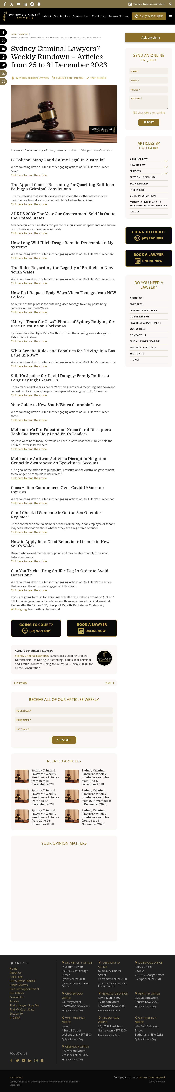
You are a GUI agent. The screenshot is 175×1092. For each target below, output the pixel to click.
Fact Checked (98, 78)
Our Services (62, 16)
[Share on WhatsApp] (3, 57)
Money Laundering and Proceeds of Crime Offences (148, 203)
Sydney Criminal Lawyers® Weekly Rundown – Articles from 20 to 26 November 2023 (45, 817)
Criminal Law (81, 16)
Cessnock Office (77, 1047)
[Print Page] (3, 81)
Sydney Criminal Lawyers (34, 77)
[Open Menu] (170, 16)
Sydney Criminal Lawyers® (32, 656)
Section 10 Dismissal (143, 177)
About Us (136, 298)
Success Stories (118, 16)
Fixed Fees (136, 304)
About (47, 16)
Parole (134, 211)
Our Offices (137, 328)
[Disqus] (64, 893)
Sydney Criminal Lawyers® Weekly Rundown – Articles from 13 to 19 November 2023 (95, 817)
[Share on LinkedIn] (3, 48)
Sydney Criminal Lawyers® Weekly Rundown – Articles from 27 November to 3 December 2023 (97, 797)
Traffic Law (99, 16)
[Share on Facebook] (3, 32)
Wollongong (19, 609)
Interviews (137, 189)
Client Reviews (139, 316)
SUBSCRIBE (64, 740)
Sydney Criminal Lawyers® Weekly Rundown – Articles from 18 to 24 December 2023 (45, 777)
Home (14, 34)
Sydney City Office (78, 962)
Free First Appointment (145, 322)
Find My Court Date (143, 347)
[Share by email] (3, 73)
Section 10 (137, 353)
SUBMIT (149, 122)
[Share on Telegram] (3, 65)
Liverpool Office (150, 962)
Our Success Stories (143, 310)
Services (135, 171)
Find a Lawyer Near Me (145, 341)
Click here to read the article (29, 175)
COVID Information (143, 195)
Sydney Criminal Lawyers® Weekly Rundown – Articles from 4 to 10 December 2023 (45, 797)
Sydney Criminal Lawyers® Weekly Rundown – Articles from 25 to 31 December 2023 (59, 57)
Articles (23, 34)
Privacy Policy (16, 1077)
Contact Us (138, 335)
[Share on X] (3, 40)
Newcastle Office (114, 994)
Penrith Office (149, 994)
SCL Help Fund (139, 183)
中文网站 (134, 359)
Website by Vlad (157, 1081)
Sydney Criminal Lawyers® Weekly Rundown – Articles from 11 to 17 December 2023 (95, 777)
